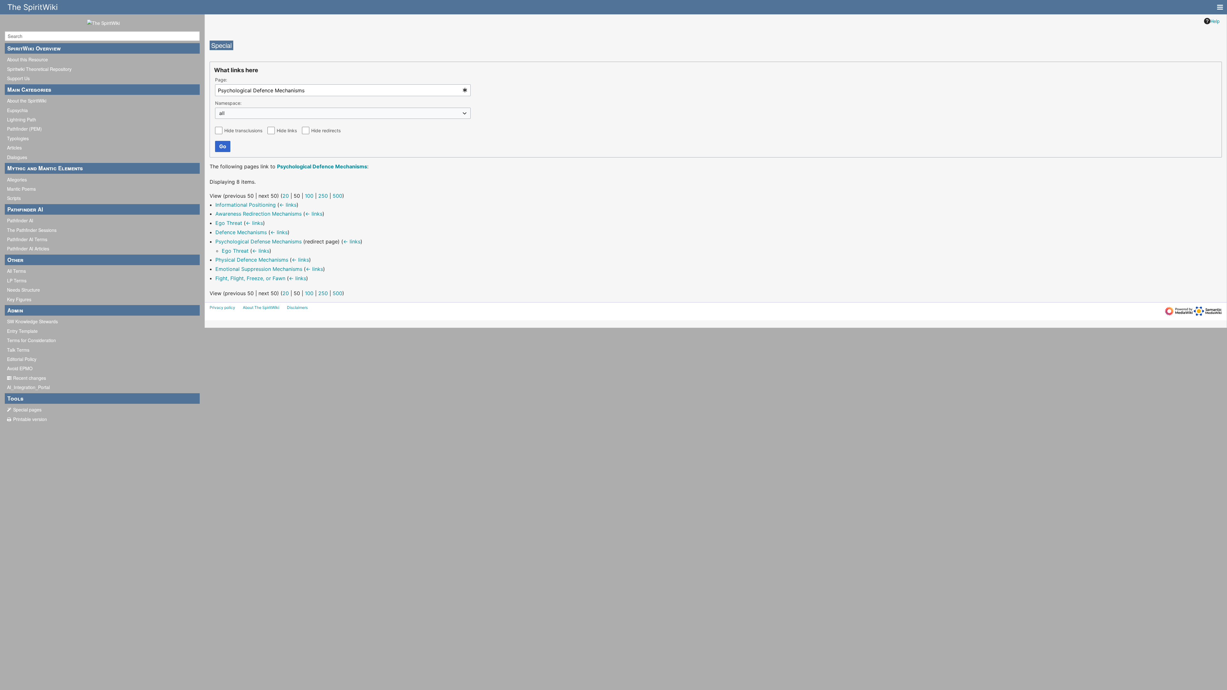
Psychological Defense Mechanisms (258, 241)
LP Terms (17, 280)
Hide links (287, 130)
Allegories (17, 179)
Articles (14, 147)
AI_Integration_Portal (28, 387)
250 (323, 196)
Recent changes (29, 378)
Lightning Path (21, 119)
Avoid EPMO (20, 368)
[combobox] (343, 90)
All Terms (16, 271)
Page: (221, 79)
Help (1215, 21)
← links (288, 205)
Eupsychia (17, 110)
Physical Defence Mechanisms (251, 260)
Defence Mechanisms (241, 232)
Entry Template (22, 331)
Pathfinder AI (20, 220)
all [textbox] (222, 113)
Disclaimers (297, 307)
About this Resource (27, 59)
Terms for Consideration (31, 340)
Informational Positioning (245, 205)
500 (337, 196)
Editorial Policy (21, 359)
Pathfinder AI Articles (28, 248)
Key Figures (19, 299)
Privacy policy (222, 307)
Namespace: (228, 103)
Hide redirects (326, 130)
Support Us (18, 78)
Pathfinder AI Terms (27, 239)
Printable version (30, 419)
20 (285, 196)
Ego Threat (228, 223)
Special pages (27, 409)
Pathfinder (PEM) (24, 129)
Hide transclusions (243, 130)
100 (309, 196)
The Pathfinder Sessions (32, 230)
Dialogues (17, 157)
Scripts (14, 198)
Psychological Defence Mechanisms (322, 166)
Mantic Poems (21, 189)
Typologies (18, 138)
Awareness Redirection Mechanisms (258, 214)
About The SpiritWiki (261, 307)
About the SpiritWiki (26, 100)
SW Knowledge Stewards (32, 321)
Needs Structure (23, 290)
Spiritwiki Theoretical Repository (39, 69)
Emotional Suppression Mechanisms (258, 269)
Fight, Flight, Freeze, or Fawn (250, 278)
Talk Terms (18, 350)
